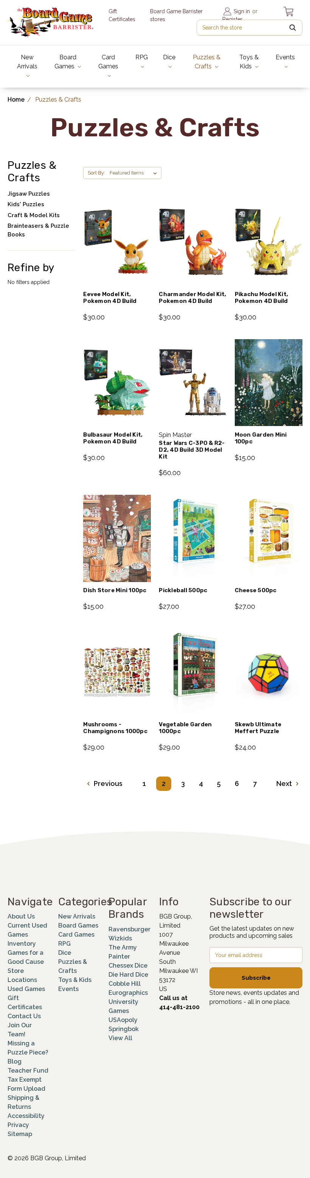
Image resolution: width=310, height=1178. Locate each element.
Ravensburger (129, 929)
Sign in (242, 11)
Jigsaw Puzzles (29, 193)
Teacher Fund (28, 1070)
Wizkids (120, 938)
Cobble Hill (124, 983)
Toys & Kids (249, 62)
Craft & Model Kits (34, 215)
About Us (21, 916)
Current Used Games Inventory (27, 934)
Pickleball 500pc (183, 590)
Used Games (26, 989)
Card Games (108, 62)
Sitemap (20, 1134)
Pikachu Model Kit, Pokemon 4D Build (261, 297)
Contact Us (24, 1016)
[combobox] (249, 28)
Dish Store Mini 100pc (114, 590)
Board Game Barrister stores (176, 15)
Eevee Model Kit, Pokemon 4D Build (109, 297)
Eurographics (128, 992)
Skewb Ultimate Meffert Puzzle (258, 728)
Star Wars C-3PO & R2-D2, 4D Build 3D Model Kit (192, 450)
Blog (15, 1061)
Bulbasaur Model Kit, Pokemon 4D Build (113, 438)
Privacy (18, 1125)
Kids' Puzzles (26, 204)
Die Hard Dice (128, 974)
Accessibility (26, 1115)
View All (120, 1038)
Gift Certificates (121, 15)
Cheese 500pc (256, 590)
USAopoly (123, 1020)
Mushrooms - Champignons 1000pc (115, 728)
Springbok (123, 1029)
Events (285, 57)
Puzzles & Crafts (206, 62)
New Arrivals (27, 62)
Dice (169, 57)
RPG (141, 57)
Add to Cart (117, 252)
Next (284, 783)
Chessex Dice (127, 965)
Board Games (65, 62)
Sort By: (96, 173)
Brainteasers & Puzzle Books (38, 230)
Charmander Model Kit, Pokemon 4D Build (192, 297)
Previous (107, 783)
